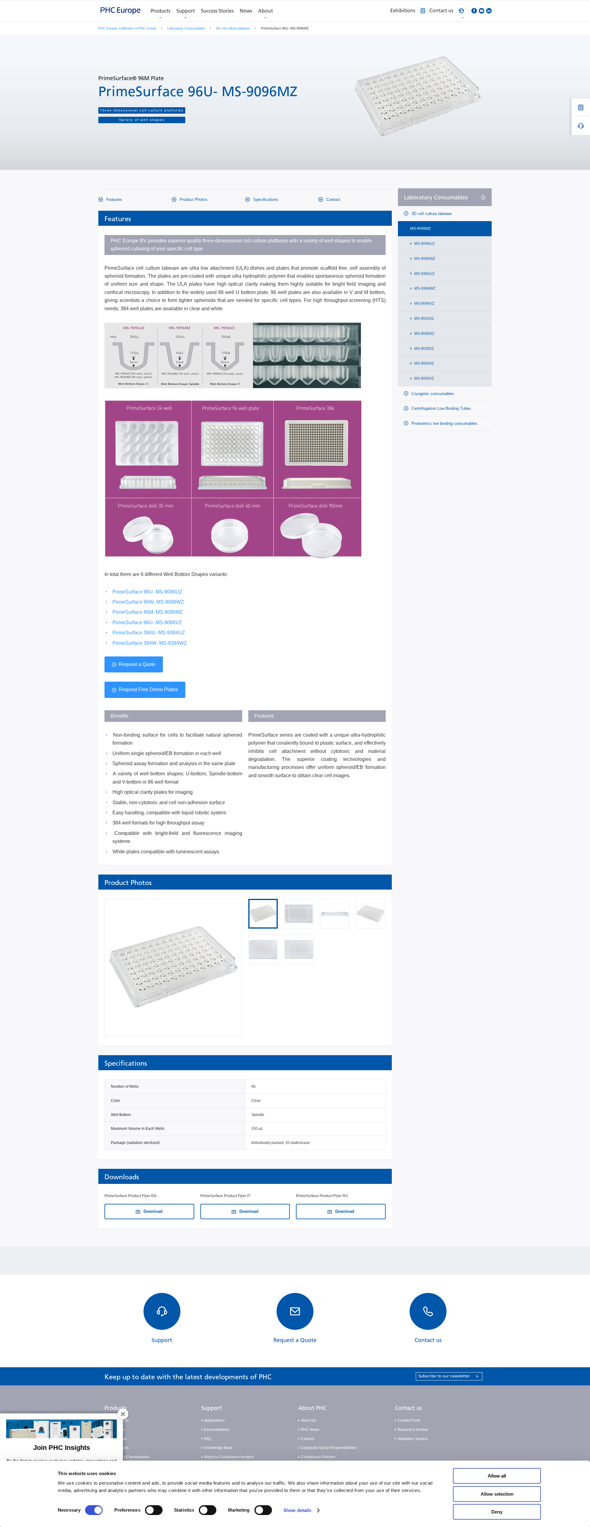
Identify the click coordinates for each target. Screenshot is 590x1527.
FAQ (207, 1439)
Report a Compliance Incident (229, 1457)
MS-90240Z (423, 318)
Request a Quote (137, 664)
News (246, 11)
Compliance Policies (318, 1457)
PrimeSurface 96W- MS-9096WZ (148, 602)
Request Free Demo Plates (148, 689)
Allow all (497, 1475)
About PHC (312, 1408)
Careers (307, 1439)
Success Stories (217, 11)
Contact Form (409, 1420)
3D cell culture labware (233, 28)
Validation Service (413, 1439)
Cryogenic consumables (432, 393)
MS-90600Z (423, 363)
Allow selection (497, 1494)
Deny (496, 1511)
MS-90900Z (423, 378)
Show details (297, 1510)
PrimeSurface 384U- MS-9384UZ (148, 632)
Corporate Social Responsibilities (329, 1448)
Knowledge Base (218, 1448)
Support (185, 11)
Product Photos (193, 199)
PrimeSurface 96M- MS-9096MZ (147, 612)
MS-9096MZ (420, 228)
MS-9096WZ (424, 258)
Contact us (408, 1408)
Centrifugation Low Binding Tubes (440, 408)
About (265, 11)
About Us (308, 1420)
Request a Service (413, 1429)
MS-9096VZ (423, 303)
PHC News (310, 1429)
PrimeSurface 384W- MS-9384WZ (149, 643)
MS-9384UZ (424, 274)
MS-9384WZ (424, 288)
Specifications (265, 199)
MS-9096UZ (424, 243)
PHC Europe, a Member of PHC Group (127, 28)
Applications (214, 1420)
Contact (332, 199)
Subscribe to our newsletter (448, 1376)
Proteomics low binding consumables (444, 423)
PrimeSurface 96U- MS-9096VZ (147, 622)
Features (113, 199)
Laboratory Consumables (186, 28)
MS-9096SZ (423, 333)
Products (160, 11)
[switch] (154, 1510)
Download (152, 1211)
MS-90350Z (423, 349)
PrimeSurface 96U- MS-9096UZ (147, 591)
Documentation (217, 1429)
